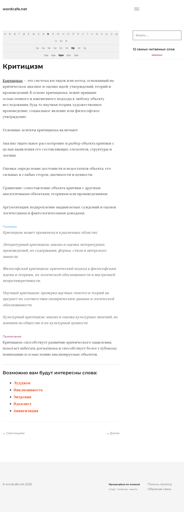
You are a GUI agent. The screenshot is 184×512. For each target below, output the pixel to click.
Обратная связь (159, 489)
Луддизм (22, 383)
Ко (66, 48)
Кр (73, 48)
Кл (60, 48)
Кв (43, 48)
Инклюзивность (28, 390)
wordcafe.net (15, 9)
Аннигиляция (25, 410)
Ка (37, 48)
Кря (76, 55)
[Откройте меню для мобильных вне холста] (136, 8)
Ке (49, 48)
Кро (68, 55)
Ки (55, 48)
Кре (53, 55)
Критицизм (13, 80)
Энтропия (22, 397)
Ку (85, 48)
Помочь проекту (160, 484)
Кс (79, 48)
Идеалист (22, 403)
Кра (46, 55)
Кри (61, 55)
